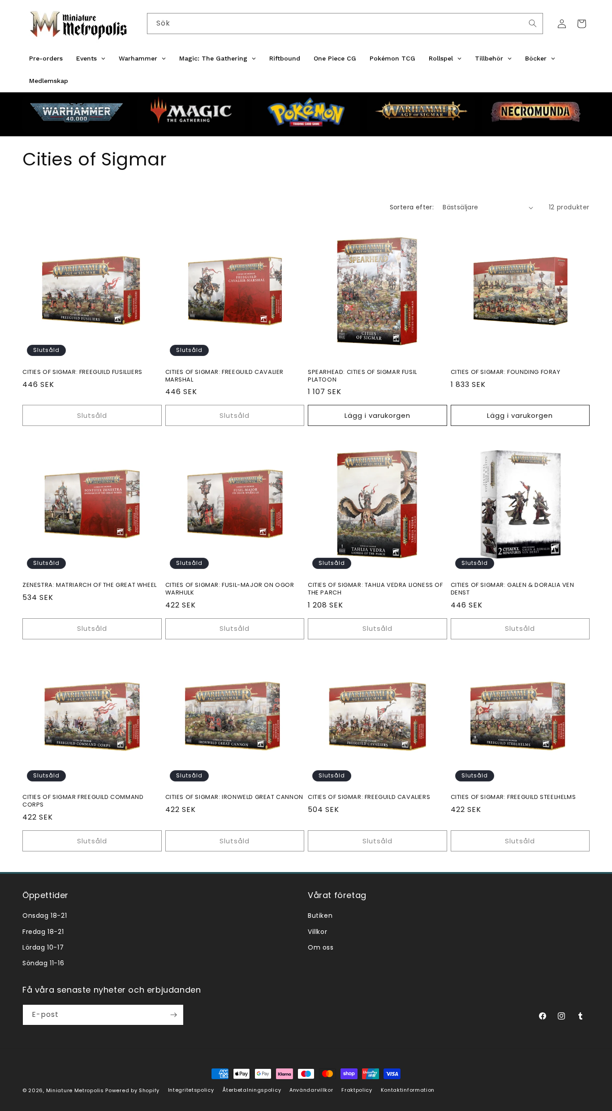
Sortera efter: (412, 207)
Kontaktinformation (408, 1090)
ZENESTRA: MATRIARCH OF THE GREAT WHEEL (89, 585)
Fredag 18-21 (43, 931)
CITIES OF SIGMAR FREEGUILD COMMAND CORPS (82, 801)
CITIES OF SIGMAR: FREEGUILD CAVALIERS (369, 797)
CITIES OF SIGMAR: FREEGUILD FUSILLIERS (82, 372)
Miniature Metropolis (75, 1090)
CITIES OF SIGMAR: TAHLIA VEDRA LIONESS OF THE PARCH (375, 588)
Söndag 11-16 (43, 963)
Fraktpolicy (356, 1090)
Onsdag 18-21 (44, 915)
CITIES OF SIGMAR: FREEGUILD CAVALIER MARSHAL (224, 376)
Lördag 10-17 (43, 947)
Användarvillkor (311, 1090)
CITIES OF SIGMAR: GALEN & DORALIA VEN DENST (512, 588)
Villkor (317, 931)
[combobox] (345, 23)
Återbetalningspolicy (251, 1090)
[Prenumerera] (173, 1014)
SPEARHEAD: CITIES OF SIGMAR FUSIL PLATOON (362, 376)
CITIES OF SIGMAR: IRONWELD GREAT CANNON (234, 797)
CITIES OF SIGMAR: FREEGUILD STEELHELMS (513, 797)
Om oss (321, 947)
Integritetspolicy (191, 1090)
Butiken (320, 915)
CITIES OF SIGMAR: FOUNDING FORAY (505, 372)
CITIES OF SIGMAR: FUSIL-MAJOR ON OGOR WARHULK (229, 588)
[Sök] (533, 23)
